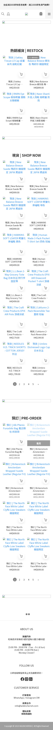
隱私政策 (26, 711)
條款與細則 (26, 713)
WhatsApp (19, 697)
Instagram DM (32, 697)
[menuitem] (15, 384)
